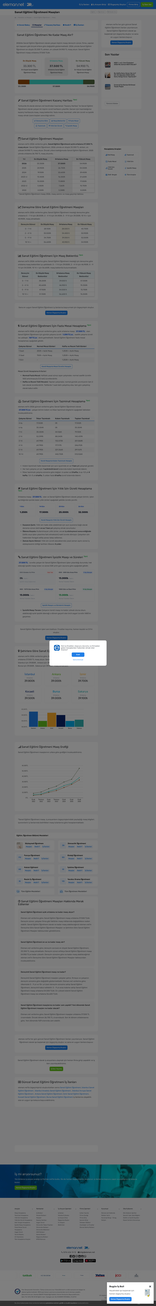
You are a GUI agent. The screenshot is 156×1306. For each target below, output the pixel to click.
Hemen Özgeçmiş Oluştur (120, 1299)
